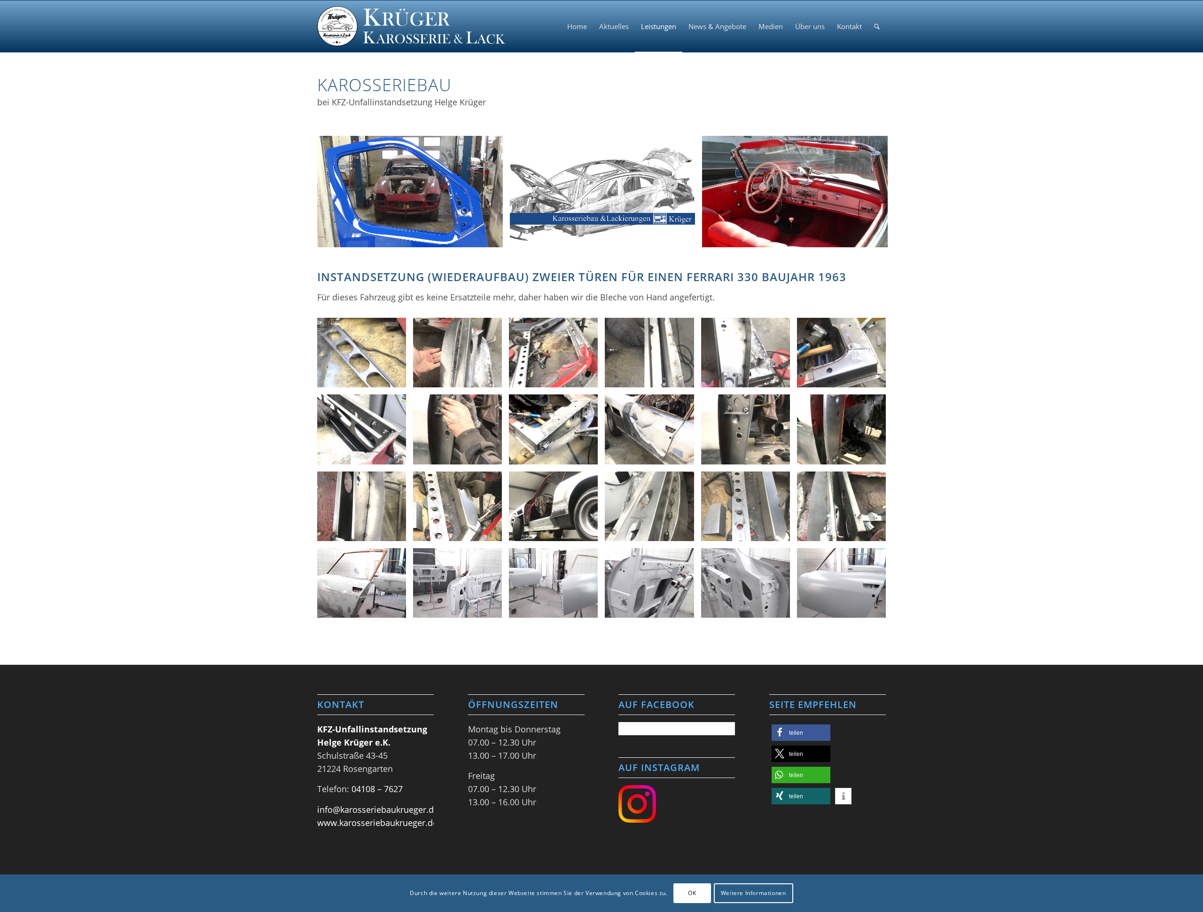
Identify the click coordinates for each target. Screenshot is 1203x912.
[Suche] (877, 26)
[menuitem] (577, 26)
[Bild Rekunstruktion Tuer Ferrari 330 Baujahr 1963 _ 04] (653, 356)
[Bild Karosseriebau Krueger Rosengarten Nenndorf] (606, 195)
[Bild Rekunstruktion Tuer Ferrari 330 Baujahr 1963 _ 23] (749, 586)
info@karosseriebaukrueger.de (377, 809)
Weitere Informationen (753, 893)
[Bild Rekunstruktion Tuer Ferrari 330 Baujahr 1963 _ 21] (461, 586)
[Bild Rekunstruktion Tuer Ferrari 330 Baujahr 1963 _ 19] (845, 510)
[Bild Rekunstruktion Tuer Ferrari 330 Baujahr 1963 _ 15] (461, 510)
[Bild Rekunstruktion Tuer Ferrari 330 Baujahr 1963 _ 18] (749, 510)
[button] (801, 732)
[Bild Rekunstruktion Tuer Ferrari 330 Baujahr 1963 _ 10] (653, 432)
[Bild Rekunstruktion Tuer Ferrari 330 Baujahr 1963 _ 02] (461, 356)
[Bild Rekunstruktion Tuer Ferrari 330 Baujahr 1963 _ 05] (749, 356)
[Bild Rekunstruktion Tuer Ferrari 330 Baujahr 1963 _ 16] (557, 510)
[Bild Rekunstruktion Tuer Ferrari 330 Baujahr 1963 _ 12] (845, 432)
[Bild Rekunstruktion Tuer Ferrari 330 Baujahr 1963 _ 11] (749, 432)
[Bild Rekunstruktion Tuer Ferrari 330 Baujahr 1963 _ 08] (461, 432)
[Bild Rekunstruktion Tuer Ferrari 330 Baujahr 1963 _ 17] (653, 510)
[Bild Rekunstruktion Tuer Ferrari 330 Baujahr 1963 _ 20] (365, 586)
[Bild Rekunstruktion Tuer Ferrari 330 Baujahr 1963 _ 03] (557, 356)
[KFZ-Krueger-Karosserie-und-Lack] (411, 26)
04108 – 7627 (377, 788)
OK (692, 893)
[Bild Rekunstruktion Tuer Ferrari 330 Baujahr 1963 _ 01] (365, 356)
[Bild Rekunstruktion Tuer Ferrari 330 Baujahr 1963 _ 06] (845, 356)
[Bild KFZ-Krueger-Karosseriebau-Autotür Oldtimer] (413, 195)
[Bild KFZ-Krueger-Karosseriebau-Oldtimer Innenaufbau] (798, 195)
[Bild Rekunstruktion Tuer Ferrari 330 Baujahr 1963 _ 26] (557, 586)
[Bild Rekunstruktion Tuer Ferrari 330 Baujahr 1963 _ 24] (653, 586)
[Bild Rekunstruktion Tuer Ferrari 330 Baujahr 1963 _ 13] (365, 510)
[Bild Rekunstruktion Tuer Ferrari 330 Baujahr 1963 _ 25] (845, 586)
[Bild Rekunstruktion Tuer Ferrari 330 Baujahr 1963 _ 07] (365, 432)
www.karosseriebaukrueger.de (377, 822)
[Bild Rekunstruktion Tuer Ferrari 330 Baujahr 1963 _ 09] (557, 432)
